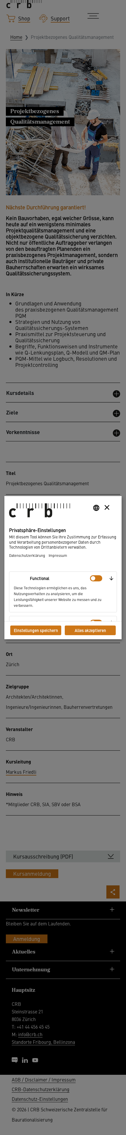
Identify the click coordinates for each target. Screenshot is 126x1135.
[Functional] (96, 578)
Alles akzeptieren (90, 630)
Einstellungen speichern (36, 630)
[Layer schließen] (107, 507)
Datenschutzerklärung (27, 555)
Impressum (58, 555)
